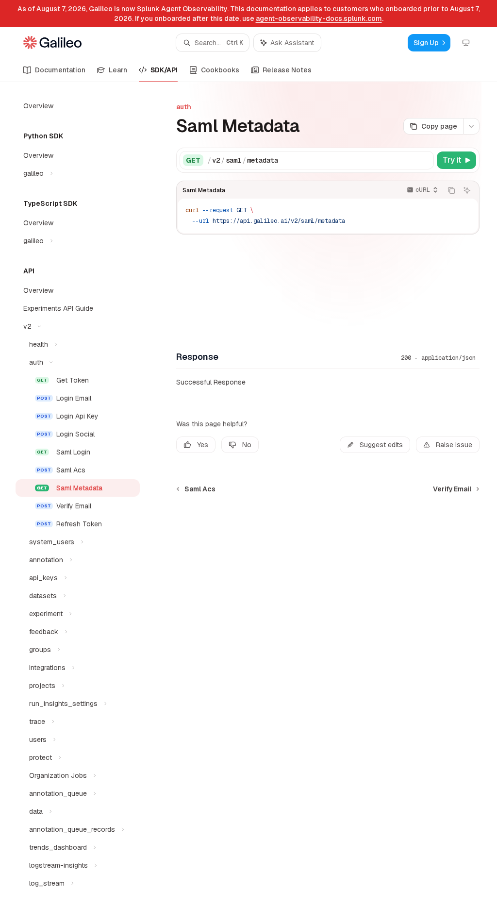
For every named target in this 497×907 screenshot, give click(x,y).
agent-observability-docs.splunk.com (319, 18)
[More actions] (471, 126)
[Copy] (424, 160)
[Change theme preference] (466, 42)
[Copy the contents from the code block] (451, 190)
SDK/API (164, 70)
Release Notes (287, 70)
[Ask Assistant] (467, 190)
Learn (118, 70)
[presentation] (85, 494)
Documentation (60, 70)
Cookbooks (220, 70)
